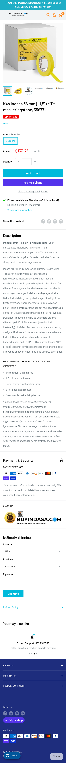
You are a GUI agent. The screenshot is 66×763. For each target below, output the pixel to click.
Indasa (7, 123)
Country (7, 544)
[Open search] (48, 15)
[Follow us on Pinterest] (17, 713)
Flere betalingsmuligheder (33, 191)
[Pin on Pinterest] (49, 221)
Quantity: (8, 161)
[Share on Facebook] (43, 221)
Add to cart (33, 173)
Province (8, 559)
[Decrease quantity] (18, 161)
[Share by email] (61, 221)
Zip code (8, 574)
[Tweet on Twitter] (55, 221)
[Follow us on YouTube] (23, 713)
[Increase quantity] (35, 161)
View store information (19, 209)
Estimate (13, 593)
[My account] (54, 15)
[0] (60, 15)
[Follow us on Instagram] (11, 713)
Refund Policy (10, 607)
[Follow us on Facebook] (5, 713)
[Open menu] (4, 15)
